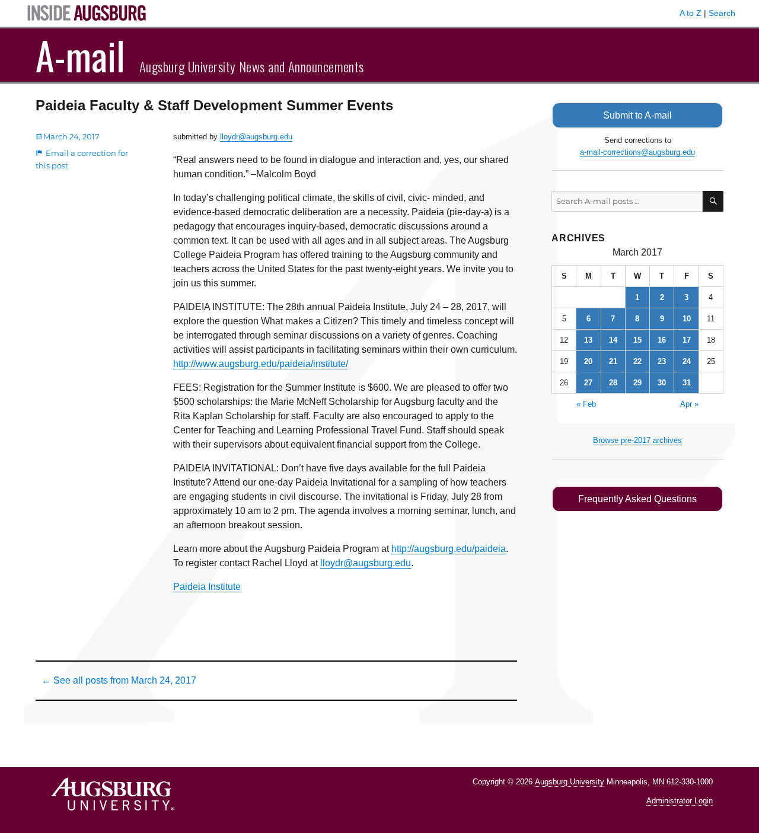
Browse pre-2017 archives (637, 440)
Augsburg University (569, 781)
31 (687, 382)
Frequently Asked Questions (637, 499)
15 (637, 340)
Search (722, 13)
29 (637, 382)
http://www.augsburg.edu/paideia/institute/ (260, 364)
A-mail (80, 55)
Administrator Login (679, 800)
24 (687, 361)
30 (662, 382)
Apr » (689, 404)
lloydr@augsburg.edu (256, 136)
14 (613, 340)
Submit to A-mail (637, 115)
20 (588, 361)
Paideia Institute (207, 587)
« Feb (586, 404)
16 (662, 340)
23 (662, 361)
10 (687, 318)
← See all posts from (119, 680)
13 (588, 340)
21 (613, 361)
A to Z (690, 13)
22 (637, 361)
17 (687, 340)
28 (613, 382)
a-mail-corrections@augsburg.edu (637, 152)
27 (588, 382)
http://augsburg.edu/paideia (448, 549)
